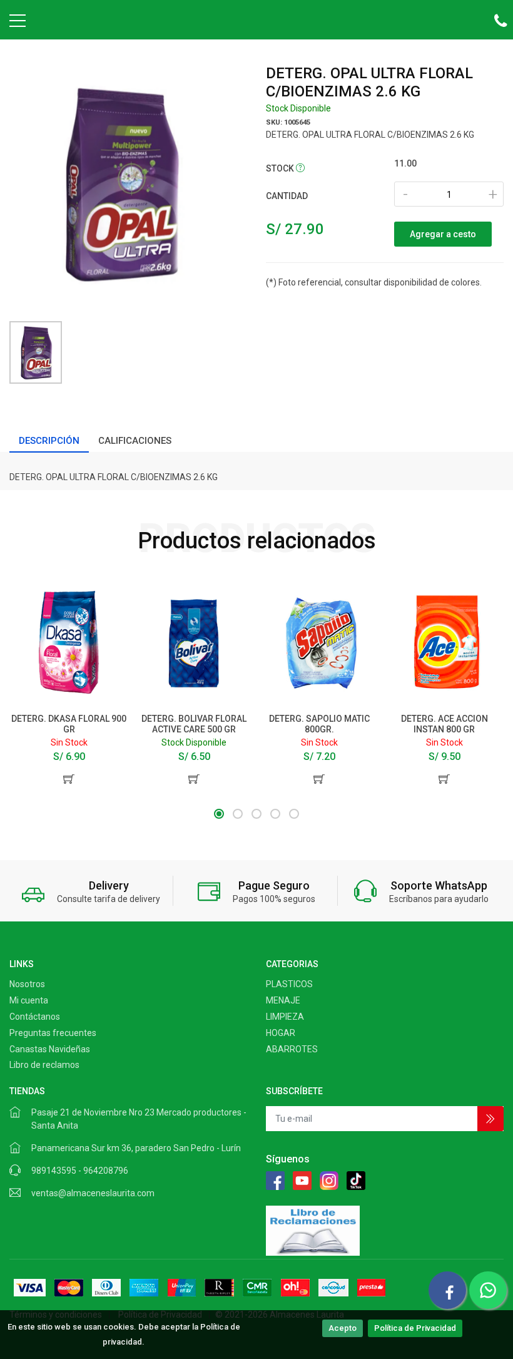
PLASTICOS (289, 984)
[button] (219, 814)
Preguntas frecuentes (52, 1033)
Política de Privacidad (415, 1328)
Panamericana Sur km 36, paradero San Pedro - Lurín (136, 1148)
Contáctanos (34, 1017)
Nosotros (27, 984)
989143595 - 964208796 (79, 1171)
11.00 (405, 163)
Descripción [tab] (49, 440)
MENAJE (283, 1000)
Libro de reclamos (44, 1065)
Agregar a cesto (443, 234)
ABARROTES (292, 1049)
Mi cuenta (28, 1000)
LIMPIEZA (285, 1017)
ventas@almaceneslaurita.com (93, 1193)
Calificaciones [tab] (134, 440)
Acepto (342, 1328)
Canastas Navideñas (49, 1049)
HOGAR (280, 1033)
